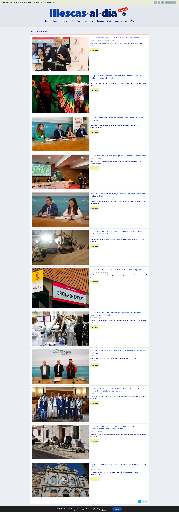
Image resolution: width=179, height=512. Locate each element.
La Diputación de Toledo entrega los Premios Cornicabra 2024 (118, 155)
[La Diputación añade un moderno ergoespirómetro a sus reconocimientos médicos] (60, 328)
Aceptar (117, 509)
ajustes (104, 510)
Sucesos (100, 21)
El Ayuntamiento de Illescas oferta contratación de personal (117, 269)
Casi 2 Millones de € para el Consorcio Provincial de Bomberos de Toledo (118, 351)
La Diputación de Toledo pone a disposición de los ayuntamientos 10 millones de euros (112, 427)
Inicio (47, 21)
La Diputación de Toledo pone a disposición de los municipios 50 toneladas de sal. (118, 232)
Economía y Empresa (103, 41)
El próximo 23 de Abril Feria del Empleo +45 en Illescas (114, 38)
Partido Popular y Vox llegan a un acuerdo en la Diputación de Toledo (118, 465)
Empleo (66, 21)
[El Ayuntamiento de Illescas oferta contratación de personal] (60, 288)
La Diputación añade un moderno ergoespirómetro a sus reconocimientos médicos (115, 313)
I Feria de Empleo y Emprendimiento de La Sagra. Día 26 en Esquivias (116, 118)
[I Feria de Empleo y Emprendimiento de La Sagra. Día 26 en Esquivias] (60, 134)
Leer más (95, 50)
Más (132, 21)
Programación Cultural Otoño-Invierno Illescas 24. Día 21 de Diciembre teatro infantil (117, 77)
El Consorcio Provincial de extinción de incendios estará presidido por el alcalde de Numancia (115, 389)
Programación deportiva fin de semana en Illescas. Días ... (35, 2)
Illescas (55, 21)
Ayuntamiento (88, 21)
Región (109, 21)
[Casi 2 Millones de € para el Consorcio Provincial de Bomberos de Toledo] (60, 366)
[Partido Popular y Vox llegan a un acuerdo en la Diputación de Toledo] (60, 480)
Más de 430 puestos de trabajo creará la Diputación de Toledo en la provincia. (118, 194)
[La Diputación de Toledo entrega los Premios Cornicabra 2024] (60, 172)
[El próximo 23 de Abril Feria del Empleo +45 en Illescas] (60, 54)
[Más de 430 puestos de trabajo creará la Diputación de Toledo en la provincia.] (60, 209)
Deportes (76, 21)
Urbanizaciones (121, 21)
